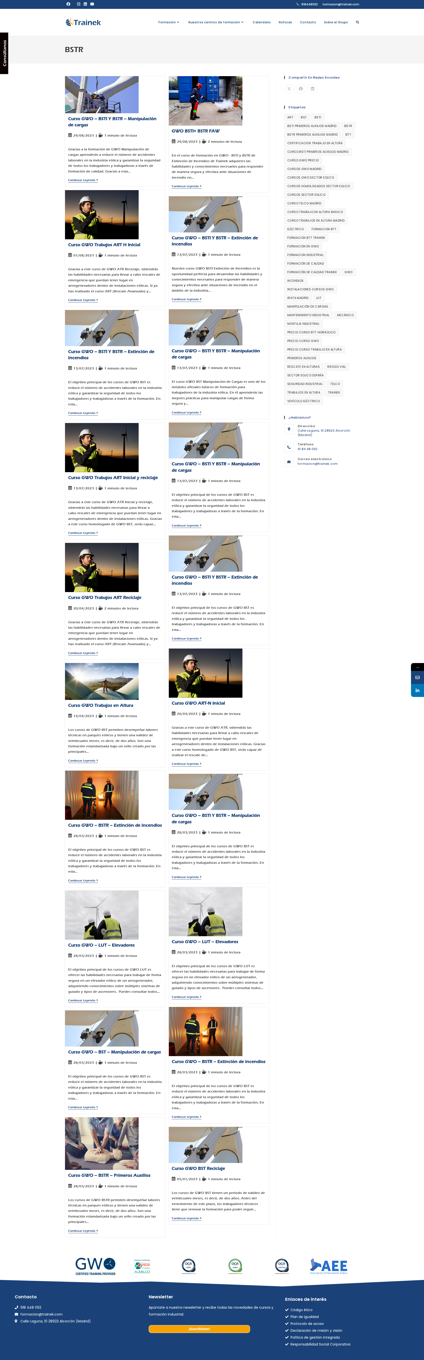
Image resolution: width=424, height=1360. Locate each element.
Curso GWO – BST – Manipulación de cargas (114, 1052)
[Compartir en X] (289, 89)
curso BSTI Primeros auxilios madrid (317, 152)
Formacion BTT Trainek (306, 238)
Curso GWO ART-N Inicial (198, 703)
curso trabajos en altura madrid (315, 220)
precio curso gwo (303, 341)
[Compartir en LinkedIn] (313, 89)
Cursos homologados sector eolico (318, 186)
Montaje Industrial (303, 324)
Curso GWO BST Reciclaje (198, 1168)
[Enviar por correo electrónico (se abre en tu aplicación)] (92, 4)
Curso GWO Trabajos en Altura (100, 705)
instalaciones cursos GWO (310, 289)
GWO (348, 272)
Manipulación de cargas (307, 306)
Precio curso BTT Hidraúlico (311, 332)
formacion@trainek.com (340, 4)
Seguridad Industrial (305, 384)
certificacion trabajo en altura (315, 143)
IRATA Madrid (298, 298)
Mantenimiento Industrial (308, 315)
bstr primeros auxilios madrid (312, 134)
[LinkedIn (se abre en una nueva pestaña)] (85, 4)
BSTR (348, 126)
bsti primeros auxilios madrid (312, 126)
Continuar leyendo (83, 180)
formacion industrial (305, 255)
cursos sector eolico (306, 195)
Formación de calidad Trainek (312, 272)
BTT (348, 134)
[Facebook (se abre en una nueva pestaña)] (68, 4)
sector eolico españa (305, 375)
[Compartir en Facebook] (301, 89)
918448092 (309, 4)
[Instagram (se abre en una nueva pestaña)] (78, 4)
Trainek (334, 392)
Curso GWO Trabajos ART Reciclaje (104, 597)
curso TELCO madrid (304, 203)
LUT (318, 298)
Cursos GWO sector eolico (310, 177)
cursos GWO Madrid (304, 169)
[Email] (417, 677)
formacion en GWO (303, 246)
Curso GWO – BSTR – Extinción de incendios (115, 825)
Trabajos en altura (303, 392)
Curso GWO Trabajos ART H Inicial (104, 244)
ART (290, 117)
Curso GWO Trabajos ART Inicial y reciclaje (113, 477)
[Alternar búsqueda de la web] (357, 22)
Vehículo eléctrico (303, 401)
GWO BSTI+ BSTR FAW (196, 131)
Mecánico (345, 315)
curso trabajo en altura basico (315, 212)
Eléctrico (295, 229)
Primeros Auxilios (302, 358)
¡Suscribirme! (199, 1329)
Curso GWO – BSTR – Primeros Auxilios (109, 1175)
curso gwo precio (303, 160)
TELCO (335, 384)
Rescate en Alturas (303, 367)
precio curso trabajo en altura (314, 349)
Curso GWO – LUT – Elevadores (205, 941)
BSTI (318, 117)
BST (304, 117)
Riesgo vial (336, 367)
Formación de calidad (305, 263)
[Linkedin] (417, 690)
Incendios (295, 281)
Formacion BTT (324, 229)
